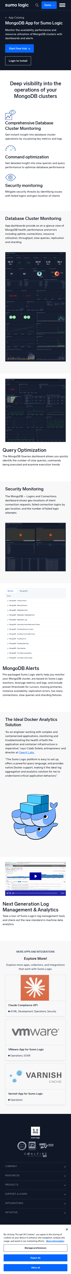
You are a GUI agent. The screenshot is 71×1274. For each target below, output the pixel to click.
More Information (55, 1241)
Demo (48, 5)
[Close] (67, 1229)
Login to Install (18, 60)
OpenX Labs (26, 752)
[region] (35, 1249)
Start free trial (18, 48)
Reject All (35, 1258)
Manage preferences (35, 1248)
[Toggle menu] (62, 5)
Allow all (35, 1267)
